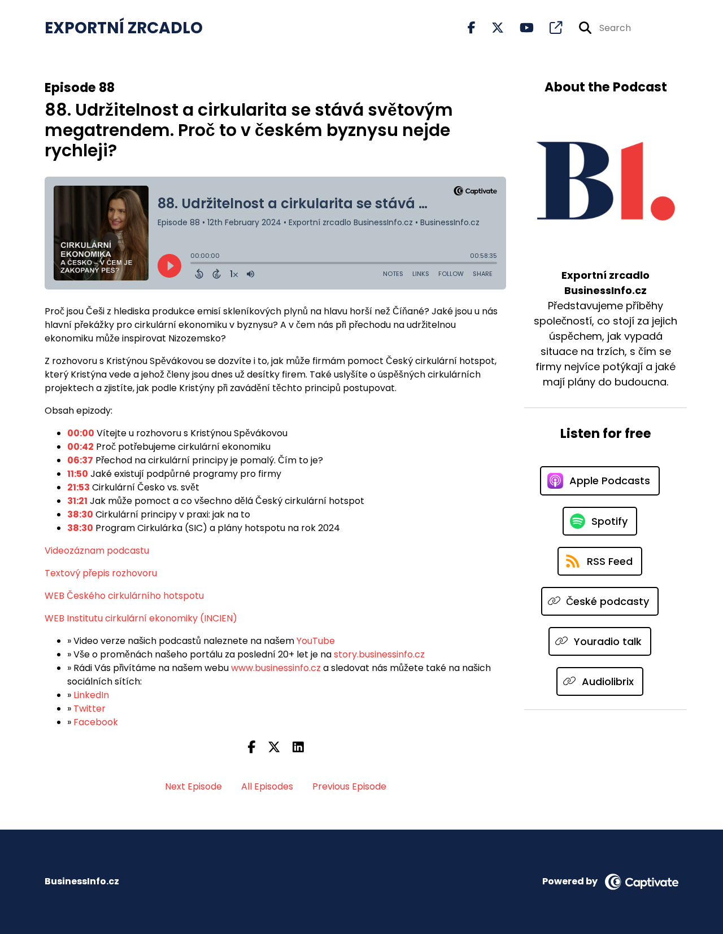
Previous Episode (349, 786)
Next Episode (193, 786)
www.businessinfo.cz (276, 667)
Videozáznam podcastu (97, 550)
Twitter (89, 708)
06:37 (80, 460)
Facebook (95, 722)
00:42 (80, 446)
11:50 (77, 473)
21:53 (78, 487)
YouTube (316, 640)
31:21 (77, 500)
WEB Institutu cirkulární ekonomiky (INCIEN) (141, 618)
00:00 (80, 433)
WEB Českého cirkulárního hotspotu (124, 595)
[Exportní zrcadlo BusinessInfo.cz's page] (549, 28)
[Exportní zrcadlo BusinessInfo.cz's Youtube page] (520, 28)
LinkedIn (91, 695)
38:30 (80, 514)
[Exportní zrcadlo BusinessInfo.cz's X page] (491, 28)
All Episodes (267, 786)
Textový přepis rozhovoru (101, 573)
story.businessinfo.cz (379, 654)
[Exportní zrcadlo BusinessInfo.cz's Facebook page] (472, 28)
